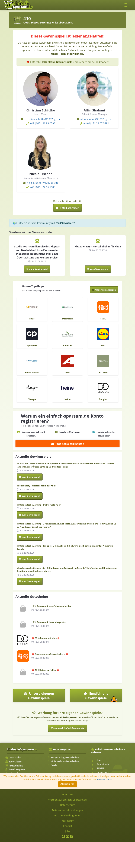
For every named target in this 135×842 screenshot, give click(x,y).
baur (99, 760)
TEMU (100, 768)
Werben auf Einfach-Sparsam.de (67, 728)
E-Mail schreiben (69, 208)
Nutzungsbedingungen (67, 815)
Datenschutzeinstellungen (67, 810)
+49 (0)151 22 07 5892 (96, 123)
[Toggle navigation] (127, 5)
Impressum (67, 820)
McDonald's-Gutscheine (64, 761)
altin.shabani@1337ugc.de (96, 119)
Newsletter (15, 761)
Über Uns (67, 794)
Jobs (67, 831)
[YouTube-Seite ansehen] (67, 836)
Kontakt (67, 826)
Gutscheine (16, 765)
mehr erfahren (104, 779)
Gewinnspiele (17, 769)
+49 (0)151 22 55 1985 (42, 187)
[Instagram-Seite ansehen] (71, 836)
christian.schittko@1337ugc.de (43, 119)
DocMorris (102, 764)
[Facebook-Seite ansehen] (63, 836)
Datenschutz (67, 805)
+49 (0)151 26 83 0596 (42, 123)
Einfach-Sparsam (22, 749)
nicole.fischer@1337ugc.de (42, 182)
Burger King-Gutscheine (64, 757)
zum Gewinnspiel (38, 268)
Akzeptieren (67, 783)
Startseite (15, 757)
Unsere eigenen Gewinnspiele (41, 695)
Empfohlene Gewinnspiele (103, 696)
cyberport (102, 772)
